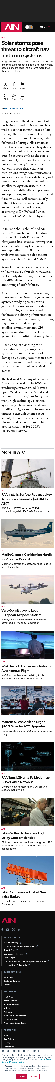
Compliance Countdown (15, 1023)
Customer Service (12, 981)
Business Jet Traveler (13, 954)
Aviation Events (11, 1019)
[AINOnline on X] (13, 930)
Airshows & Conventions (15, 1016)
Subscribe (8, 977)
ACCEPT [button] (21, 1076)
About (6, 1035)
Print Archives (10, 997)
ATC (3, 37)
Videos (7, 1008)
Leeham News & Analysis (15, 965)
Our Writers (9, 1039)
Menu (43, 27)
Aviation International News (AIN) (19, 946)
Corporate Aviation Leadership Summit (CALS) (25, 961)
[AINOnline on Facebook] (2, 930)
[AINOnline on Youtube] (7, 930)
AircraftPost (9, 950)
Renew (7, 985)
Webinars (8, 1012)
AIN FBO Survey (11, 943)
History (7, 1043)
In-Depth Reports (11, 1004)
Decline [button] (34, 1076)
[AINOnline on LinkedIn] (19, 930)
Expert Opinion (10, 1001)
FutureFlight (9, 958)
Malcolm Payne (13, 108)
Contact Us (9, 1046)
